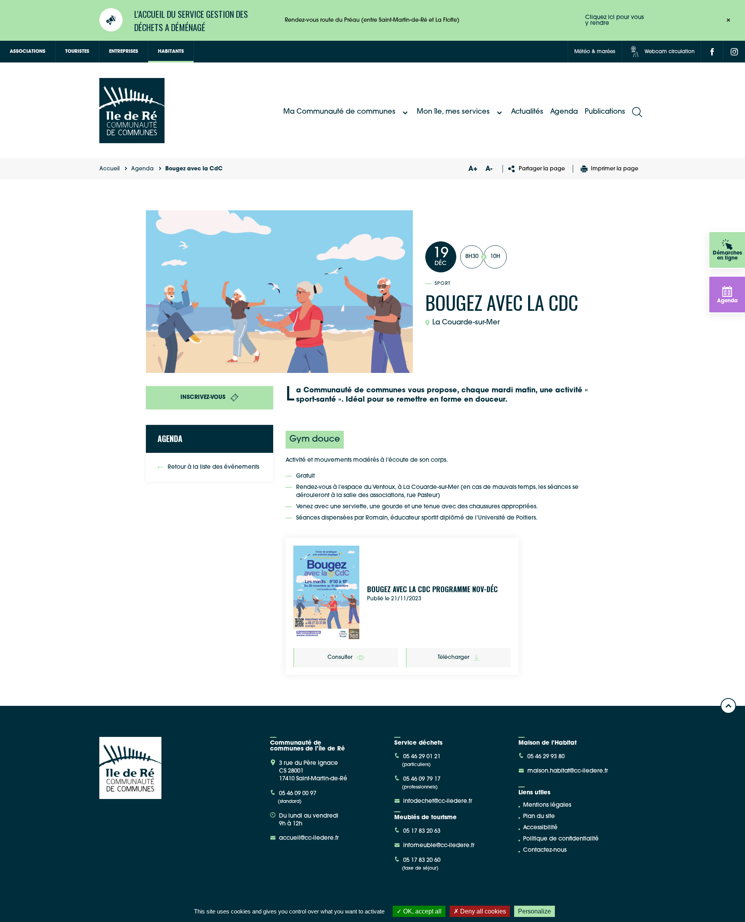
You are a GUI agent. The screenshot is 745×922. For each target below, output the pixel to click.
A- (488, 169)
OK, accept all (422, 911)
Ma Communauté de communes (339, 112)
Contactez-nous (545, 850)
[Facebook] (712, 51)
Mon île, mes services (453, 112)
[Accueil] (132, 140)
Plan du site (539, 817)
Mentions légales (547, 805)
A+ (472, 169)
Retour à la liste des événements (213, 467)
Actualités (527, 112)
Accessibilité (540, 828)
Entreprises (123, 51)
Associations (27, 51)
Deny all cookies (482, 911)
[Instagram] (734, 51)
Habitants (171, 51)
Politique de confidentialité (561, 839)
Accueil (109, 169)
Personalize (534, 911)
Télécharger (453, 657)
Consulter (339, 657)
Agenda (564, 112)
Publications (605, 112)
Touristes (77, 51)
